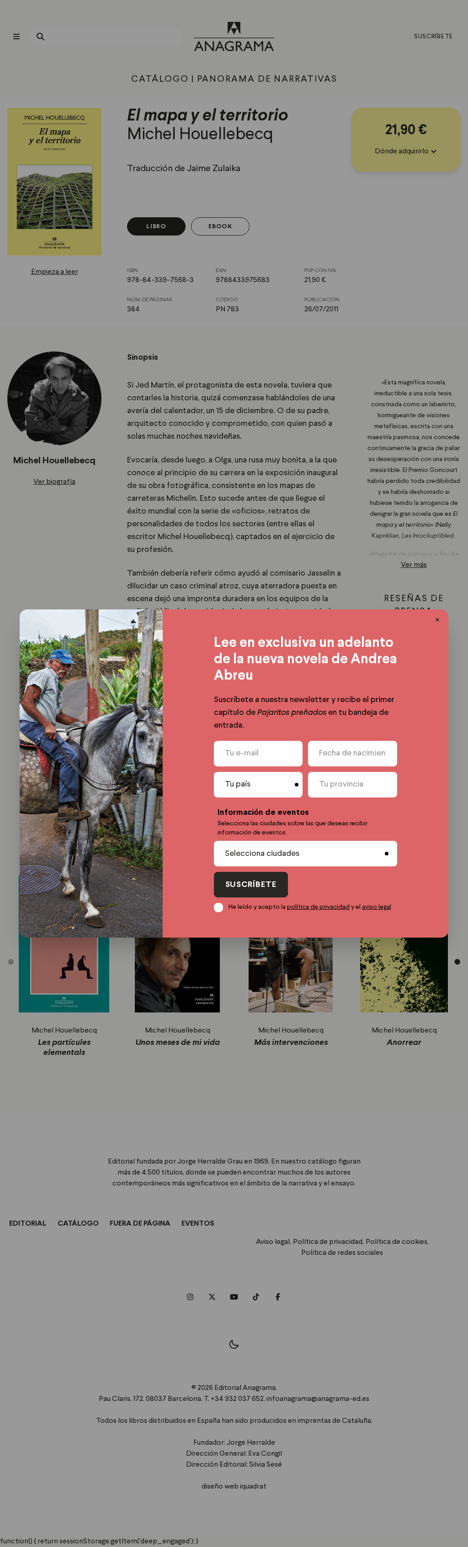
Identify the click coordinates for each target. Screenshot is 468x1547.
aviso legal (376, 907)
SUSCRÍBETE (251, 885)
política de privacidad (318, 907)
